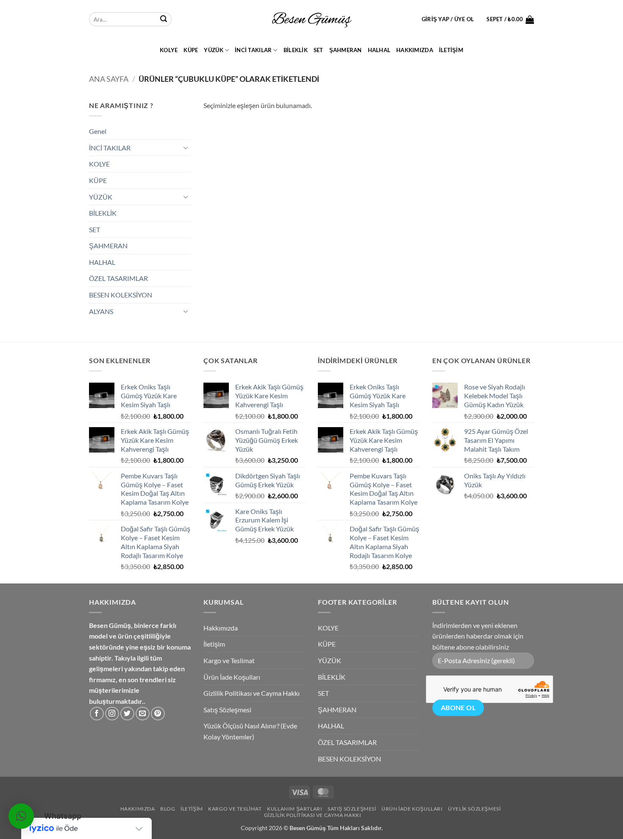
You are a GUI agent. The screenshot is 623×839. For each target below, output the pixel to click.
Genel (97, 131)
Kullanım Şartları (294, 809)
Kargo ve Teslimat (229, 660)
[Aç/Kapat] (186, 147)
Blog (167, 809)
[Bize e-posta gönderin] (143, 714)
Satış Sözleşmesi (227, 710)
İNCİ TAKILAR (253, 50)
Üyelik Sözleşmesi (474, 809)
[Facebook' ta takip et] (97, 714)
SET (318, 50)
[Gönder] (163, 19)
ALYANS (101, 311)
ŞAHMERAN (345, 50)
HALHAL (379, 50)
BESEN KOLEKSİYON (120, 295)
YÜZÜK (213, 50)
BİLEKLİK (296, 50)
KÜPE (191, 50)
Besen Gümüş (307, 827)
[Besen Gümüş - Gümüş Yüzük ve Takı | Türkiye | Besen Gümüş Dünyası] (311, 19)
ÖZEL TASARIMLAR (118, 278)
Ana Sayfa (108, 78)
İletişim (451, 50)
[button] (448, 19)
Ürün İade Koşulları (231, 677)
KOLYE (169, 50)
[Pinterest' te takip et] (158, 714)
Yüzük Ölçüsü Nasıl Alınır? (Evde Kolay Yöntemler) (250, 731)
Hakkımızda (414, 50)
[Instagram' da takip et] (112, 714)
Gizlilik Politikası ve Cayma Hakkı (251, 693)
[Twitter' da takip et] (127, 714)
